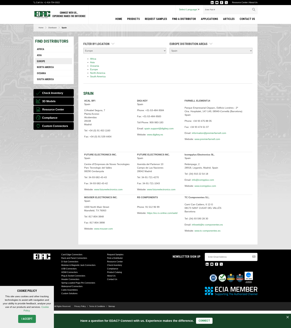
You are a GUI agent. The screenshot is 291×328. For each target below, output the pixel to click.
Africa (40, 49)
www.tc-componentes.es (207, 230)
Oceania (41, 73)
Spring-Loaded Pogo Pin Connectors (78, 283)
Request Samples (156, 19)
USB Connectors (69, 269)
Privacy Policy (80, 306)
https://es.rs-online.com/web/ (162, 213)
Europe (41, 61)
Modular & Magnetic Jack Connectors (78, 265)
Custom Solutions (69, 293)
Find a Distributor (184, 19)
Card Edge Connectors (71, 254)
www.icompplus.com (205, 186)
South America (45, 79)
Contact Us (247, 19)
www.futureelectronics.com (108, 189)
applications (209, 19)
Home (118, 19)
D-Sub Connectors (69, 261)
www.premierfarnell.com (207, 139)
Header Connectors (70, 279)
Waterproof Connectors (72, 286)
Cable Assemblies (69, 290)
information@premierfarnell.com (209, 133)
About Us (253, 2)
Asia (39, 55)
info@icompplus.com (203, 179)
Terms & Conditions (97, 306)
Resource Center (240, 2)
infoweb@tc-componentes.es (207, 224)
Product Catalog (114, 272)
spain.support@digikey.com (159, 128)
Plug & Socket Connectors (73, 276)
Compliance (112, 269)
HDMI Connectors (69, 272)
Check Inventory (114, 265)
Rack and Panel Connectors (74, 258)
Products (133, 19)
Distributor (52, 28)
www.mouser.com (103, 228)
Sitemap (111, 306)
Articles (229, 19)
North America (45, 67)
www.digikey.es (155, 134)
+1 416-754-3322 (52, 2)
